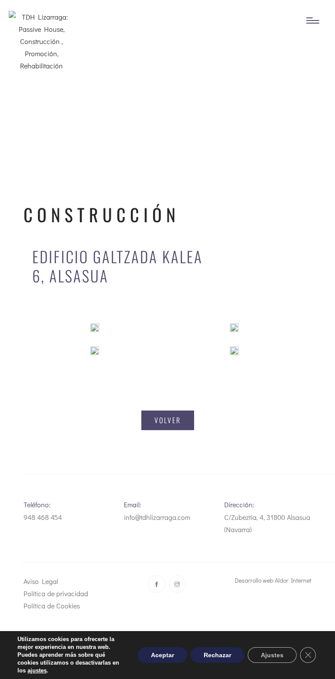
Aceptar (162, 655)
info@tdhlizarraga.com (157, 517)
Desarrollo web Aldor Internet (273, 580)
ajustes (37, 670)
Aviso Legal (41, 581)
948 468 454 (43, 517)
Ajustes (272, 655)
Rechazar (217, 655)
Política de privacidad (56, 593)
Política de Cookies (52, 605)
